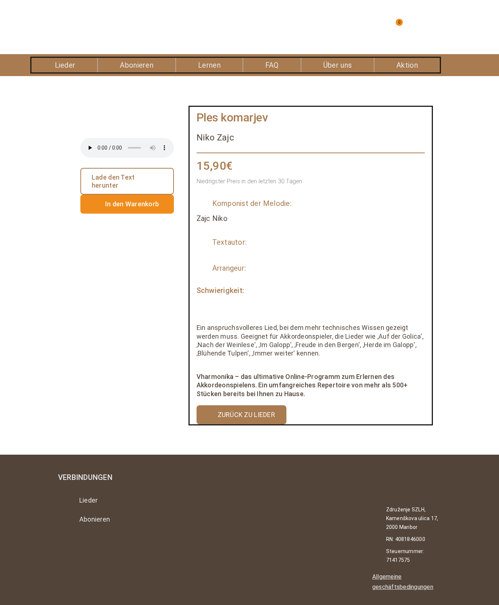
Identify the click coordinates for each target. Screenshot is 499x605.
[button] (333, 27)
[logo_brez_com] (94, 18)
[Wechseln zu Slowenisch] (437, 27)
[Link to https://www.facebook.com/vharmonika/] (82, 545)
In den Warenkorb (132, 204)
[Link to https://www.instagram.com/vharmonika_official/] (62, 545)
